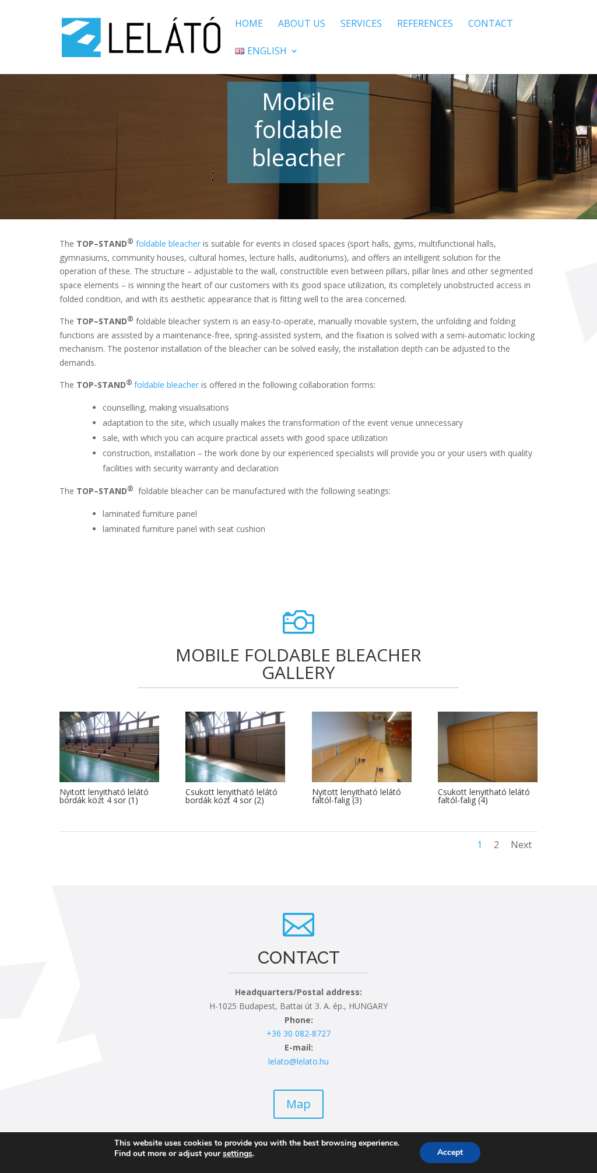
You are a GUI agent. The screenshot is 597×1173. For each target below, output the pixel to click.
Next (521, 844)
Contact (490, 24)
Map (298, 1104)
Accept (450, 1152)
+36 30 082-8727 (298, 1033)
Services (361, 24)
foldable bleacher (168, 243)
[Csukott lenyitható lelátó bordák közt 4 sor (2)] (235, 779)
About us (301, 24)
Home (249, 24)
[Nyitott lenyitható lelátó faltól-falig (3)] (362, 779)
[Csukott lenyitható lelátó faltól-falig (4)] (488, 779)
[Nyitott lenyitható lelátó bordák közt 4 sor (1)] (109, 779)
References (425, 24)
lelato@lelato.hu (298, 1061)
